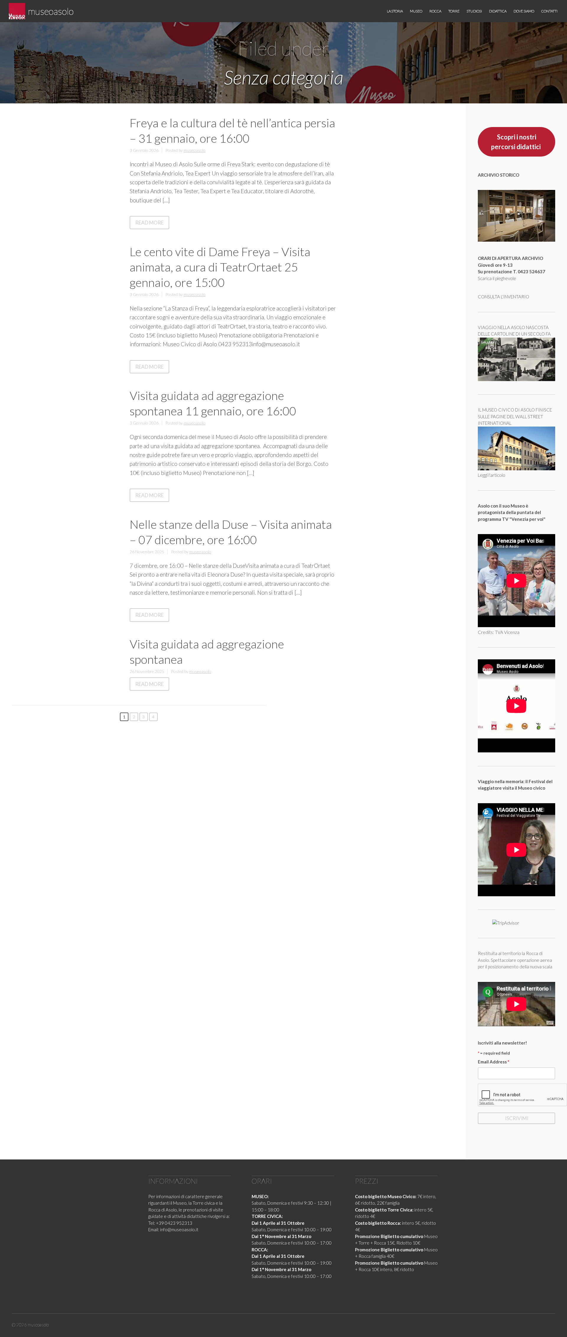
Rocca (435, 11)
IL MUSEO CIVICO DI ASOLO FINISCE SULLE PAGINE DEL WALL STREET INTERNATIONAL (515, 416)
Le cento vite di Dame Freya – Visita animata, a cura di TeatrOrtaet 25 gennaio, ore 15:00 (220, 267)
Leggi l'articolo (491, 475)
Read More (152, 224)
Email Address (493, 1061)
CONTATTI (549, 11)
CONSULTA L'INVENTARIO (503, 296)
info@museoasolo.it (179, 1229)
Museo (416, 11)
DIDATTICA (497, 11)
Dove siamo (524, 11)
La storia (395, 11)
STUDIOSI (474, 11)
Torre (454, 11)
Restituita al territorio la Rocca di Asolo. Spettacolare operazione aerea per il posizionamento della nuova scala (515, 960)
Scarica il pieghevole (497, 278)
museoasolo (51, 11)
